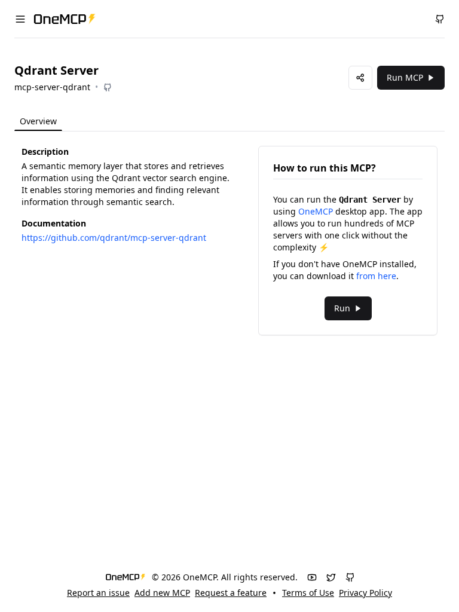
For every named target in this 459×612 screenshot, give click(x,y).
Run (342, 308)
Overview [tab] (38, 121)
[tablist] (63, 121)
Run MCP (405, 77)
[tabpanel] (229, 240)
